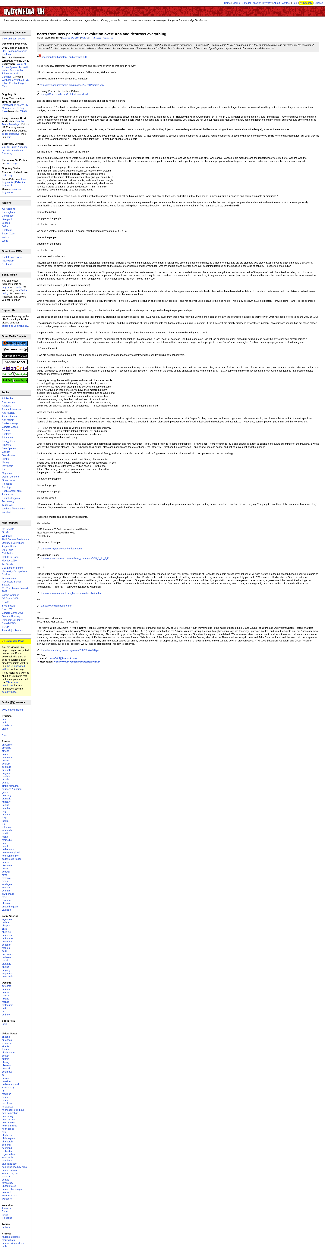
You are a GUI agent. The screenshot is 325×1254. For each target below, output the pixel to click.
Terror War (7, 505)
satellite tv (7, 725)
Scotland (6, 264)
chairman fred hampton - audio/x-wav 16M (64, 57)
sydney (6, 1014)
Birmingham (8, 212)
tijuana (5, 966)
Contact (286, 3)
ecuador (6, 944)
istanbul (6, 808)
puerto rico (7, 954)
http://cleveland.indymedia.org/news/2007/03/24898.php (70, 650)
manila (5, 1001)
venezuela (7, 976)
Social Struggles (11, 498)
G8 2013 (6, 532)
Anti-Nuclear (8, 412)
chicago (6, 1062)
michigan (7, 1103)
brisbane (6, 989)
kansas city (8, 1087)
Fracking (6, 444)
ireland (5, 805)
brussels (6, 770)
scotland (6, 887)
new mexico (8, 1119)
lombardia (7, 830)
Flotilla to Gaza (10, 557)
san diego (7, 1160)
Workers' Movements (13, 508)
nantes (5, 843)
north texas (8, 1128)
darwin (5, 995)
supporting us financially (15, 325)
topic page (12, 163)
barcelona (7, 757)
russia (5, 881)
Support (319, 3)
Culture (84, 38)
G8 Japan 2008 (10, 598)
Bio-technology (10, 423)
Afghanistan (8, 402)
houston (6, 1081)
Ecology (6, 434)
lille (3, 824)
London (6, 222)
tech (4, 1246)
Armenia (6, 1208)
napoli (5, 846)
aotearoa (6, 985)
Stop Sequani (9, 605)
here (9, 137)
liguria (5, 820)
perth (4, 1008)
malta (5, 836)
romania (6, 878)
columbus (7, 1071)
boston (5, 1055)
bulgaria (6, 773)
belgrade (6, 766)
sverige (6, 890)
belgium (6, 763)
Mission (257, 3)
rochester (7, 1151)
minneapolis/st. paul (13, 1109)
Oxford (5, 226)
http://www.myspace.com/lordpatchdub (61, 548)
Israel (5, 1214)
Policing (6, 487)
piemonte (7, 865)
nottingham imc (10, 855)
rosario (5, 960)
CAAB (23, 111)
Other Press (8, 480)
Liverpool (7, 219)
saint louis (7, 1157)
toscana (6, 900)
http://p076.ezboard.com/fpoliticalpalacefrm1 (64, 94)
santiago (6, 963)
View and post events (13, 38)
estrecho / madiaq (11, 789)
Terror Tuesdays (11, 133)
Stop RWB (7, 609)
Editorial (246, 3)
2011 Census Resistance (15, 539)
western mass (9, 1195)
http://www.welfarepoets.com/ (56, 605)
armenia (6, 747)
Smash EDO (9, 623)
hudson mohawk (11, 1084)
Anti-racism (8, 420)
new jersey (8, 1116)
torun (4, 897)
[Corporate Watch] (15, 357)
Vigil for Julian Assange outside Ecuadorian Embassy (14, 150)
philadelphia (8, 1138)
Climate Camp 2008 (12, 612)
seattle (5, 1179)
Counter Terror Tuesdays (13, 123)
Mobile (236, 3)
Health (5, 459)
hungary (6, 801)
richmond (7, 1148)
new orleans (8, 1122)
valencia (6, 909)
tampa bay (7, 1182)
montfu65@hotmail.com (63, 658)
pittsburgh (7, 1141)
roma (4, 874)
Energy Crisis (9, 441)
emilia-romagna (10, 785)
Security (307, 3)
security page (9, 691)
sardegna (7, 884)
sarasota (6, 1176)
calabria (6, 776)
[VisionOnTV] (15, 369)
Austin (5, 1049)
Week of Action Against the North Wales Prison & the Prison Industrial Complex (15, 70)
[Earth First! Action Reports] (15, 382)
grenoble (6, 798)
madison (6, 1093)
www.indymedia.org (12, 709)
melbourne (7, 1005)
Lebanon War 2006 (71, 38)
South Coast (8, 233)
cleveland (7, 1065)
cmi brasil (7, 935)
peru (4, 951)
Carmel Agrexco (10, 595)
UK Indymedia (36, 10)
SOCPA (6, 626)
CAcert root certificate (10, 684)
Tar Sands (7, 564)
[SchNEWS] (15, 345)
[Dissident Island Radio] (15, 351)
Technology (8, 501)
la (3, 1090)
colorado (6, 1068)
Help (294, 3)
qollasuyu (7, 957)
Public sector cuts (12, 491)
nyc (4, 1132)
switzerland (8, 893)
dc (3, 1074)
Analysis (6, 405)
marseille (7, 840)
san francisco (9, 1163)
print (4, 719)
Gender (6, 451)
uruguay (6, 970)
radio (4, 722)
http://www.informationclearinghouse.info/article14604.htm (71, 593)
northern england (11, 852)
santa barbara (9, 1170)
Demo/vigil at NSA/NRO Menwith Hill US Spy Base (15, 108)
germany (6, 795)
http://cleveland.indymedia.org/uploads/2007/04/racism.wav (72, 85)
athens (5, 750)
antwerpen (7, 744)
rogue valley (8, 1154)
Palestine (7, 483)
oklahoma (7, 1135)
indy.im (6, 287)
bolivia (5, 922)
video (5, 728)
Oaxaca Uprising (11, 616)
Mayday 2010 (9, 560)
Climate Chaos (10, 426)
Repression (108, 38)
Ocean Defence (10, 476)
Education (7, 437)
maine (5, 1097)
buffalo (5, 1059)
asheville (6, 1043)
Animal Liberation (11, 409)
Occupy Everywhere (13, 543)
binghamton (8, 1052)
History (6, 462)
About (276, 3)
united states (9, 1186)
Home (227, 3)
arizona (6, 1036)
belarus (6, 760)
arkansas (7, 1040)
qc (3, 1011)
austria (5, 754)
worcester (7, 1198)
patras (5, 862)
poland (5, 868)
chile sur (6, 932)
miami (5, 1100)
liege (4, 817)
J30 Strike (7, 553)
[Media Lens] (15, 363)
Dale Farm (7, 549)
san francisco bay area (14, 1167)
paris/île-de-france (11, 858)
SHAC (5, 602)
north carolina (9, 1125)
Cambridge (8, 215)
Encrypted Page (15, 641)
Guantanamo (9, 578)
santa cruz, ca (9, 1173)
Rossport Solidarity (12, 620)
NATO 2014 (8, 528)
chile (4, 928)
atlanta (5, 1046)
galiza (5, 792)
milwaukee (7, 1106)
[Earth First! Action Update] (15, 375)
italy (4, 811)
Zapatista (7, 512)
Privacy (267, 3)
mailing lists (8, 1240)
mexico (6, 948)
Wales (5, 237)
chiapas (6, 925)
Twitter (18, 287)
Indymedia (7, 466)
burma (5, 992)
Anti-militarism (9, 416)
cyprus (5, 782)
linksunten (7, 827)
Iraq (4, 469)
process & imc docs (13, 1243)
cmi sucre (7, 938)
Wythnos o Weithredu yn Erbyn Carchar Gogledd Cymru (15, 83)
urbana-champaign (12, 1189)
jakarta (5, 998)
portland (6, 1144)
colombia (7, 941)
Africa (5, 735)
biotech (6, 1227)
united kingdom (10, 906)
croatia (5, 779)
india (4, 1024)
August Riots (9, 546)
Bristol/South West (12, 257)
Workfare (7, 535)
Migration (7, 473)
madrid (5, 833)
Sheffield (6, 230)
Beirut (5, 1211)
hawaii (5, 1078)
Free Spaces (95, 38)
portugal (6, 871)
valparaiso (7, 973)
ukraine (6, 903)
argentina (7, 919)
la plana (6, 814)
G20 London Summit (13, 567)
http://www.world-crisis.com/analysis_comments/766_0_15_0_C (74, 558)
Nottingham (8, 260)
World (5, 240)
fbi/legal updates (11, 1236)
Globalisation (9, 455)
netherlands (8, 849)
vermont (6, 1192)
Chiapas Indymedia (11, 191)
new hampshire (10, 1113)
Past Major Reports (12, 630)
